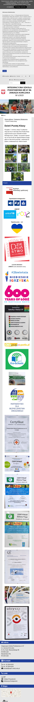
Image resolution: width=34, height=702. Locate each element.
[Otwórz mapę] (11, 693)
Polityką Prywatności (11, 2)
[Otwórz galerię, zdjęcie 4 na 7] (24, 158)
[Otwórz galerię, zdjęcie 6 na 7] (24, 167)
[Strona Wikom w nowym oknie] (5, 701)
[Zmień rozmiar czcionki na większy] (26, 76)
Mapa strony (13, 76)
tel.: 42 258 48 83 (8, 664)
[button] (2, 106)
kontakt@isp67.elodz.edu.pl (11, 668)
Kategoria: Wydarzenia (21, 119)
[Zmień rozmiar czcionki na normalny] (22, 76)
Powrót (5, 183)
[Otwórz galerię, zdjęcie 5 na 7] (11, 167)
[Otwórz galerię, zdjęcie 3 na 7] (11, 158)
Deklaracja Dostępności (10, 681)
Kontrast (12, 79)
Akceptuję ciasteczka (20, 7)
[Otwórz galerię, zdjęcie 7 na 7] (17, 176)
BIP (4, 677)
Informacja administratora (20, 79)
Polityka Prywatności (9, 679)
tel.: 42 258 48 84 (8, 666)
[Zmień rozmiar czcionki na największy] (29, 76)
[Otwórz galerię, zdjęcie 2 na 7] (24, 149)
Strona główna (6, 76)
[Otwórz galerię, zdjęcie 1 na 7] (11, 149)
